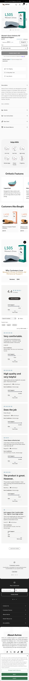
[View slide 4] (17, 575)
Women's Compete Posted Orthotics (9, 227)
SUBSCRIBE (14, 594)
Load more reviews (14, 548)
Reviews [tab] (12, 279)
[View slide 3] (15, 575)
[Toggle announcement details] (22, 1)
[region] (14, 667)
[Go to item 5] (17, 30)
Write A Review (14, 298)
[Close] (27, 655)
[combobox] (22, 328)
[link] (12, 182)
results (3, 325)
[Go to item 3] (13, 30)
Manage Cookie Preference (14, 670)
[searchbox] (7, 318)
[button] (4, 221)
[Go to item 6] (19, 30)
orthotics (15, 325)
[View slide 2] (13, 575)
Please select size (14, 53)
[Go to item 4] (15, 30)
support (9, 325)
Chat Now (14, 571)
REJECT (14, 674)
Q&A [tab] (18, 279)
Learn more (5, 60)
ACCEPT (14, 678)
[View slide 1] (12, 575)
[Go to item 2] (12, 30)
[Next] (25, 19)
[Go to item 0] (10, 30)
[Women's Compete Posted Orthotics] (10, 217)
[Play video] (14, 253)
